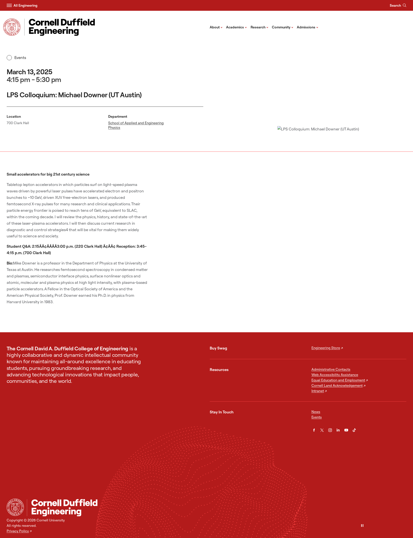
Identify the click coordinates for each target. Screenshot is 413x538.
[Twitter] (322, 430)
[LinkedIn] (338, 430)
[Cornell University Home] (15, 507)
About (216, 27)
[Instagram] (330, 430)
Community (282, 27)
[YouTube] (346, 430)
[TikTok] (354, 430)
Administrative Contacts (330, 369)
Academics (236, 27)
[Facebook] (314, 430)
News (315, 412)
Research (259, 27)
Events (20, 57)
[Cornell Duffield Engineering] (216, 507)
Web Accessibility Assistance (334, 375)
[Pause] (362, 526)
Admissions (307, 27)
